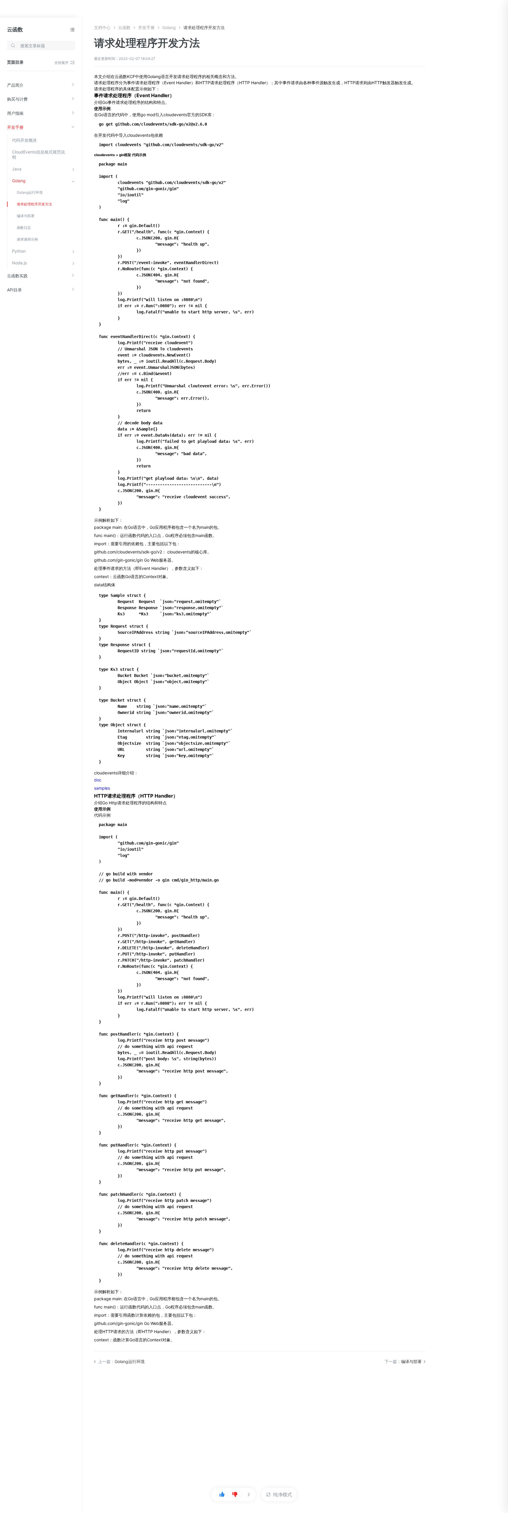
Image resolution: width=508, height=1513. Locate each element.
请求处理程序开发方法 (34, 204)
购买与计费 (17, 99)
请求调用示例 (27, 239)
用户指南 (15, 113)
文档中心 (102, 27)
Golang (19, 180)
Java (16, 168)
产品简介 (15, 84)
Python (19, 251)
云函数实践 (17, 275)
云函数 (15, 29)
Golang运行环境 (30, 192)
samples (102, 788)
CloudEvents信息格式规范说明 (38, 154)
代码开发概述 (24, 140)
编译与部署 (25, 216)
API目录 (14, 289)
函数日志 (24, 227)
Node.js (19, 262)
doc (97, 779)
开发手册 (15, 127)
